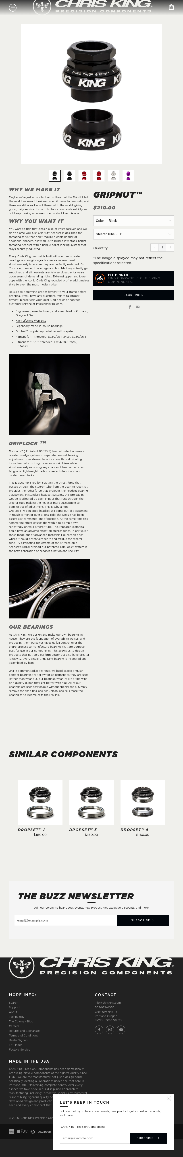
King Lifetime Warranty (31, 321)
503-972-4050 (104, 1007)
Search (13, 1003)
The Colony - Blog (21, 1021)
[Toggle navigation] (13, 8)
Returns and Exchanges (24, 1031)
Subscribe (140, 920)
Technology (16, 1017)
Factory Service (19, 1049)
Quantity (100, 248)
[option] (91, 94)
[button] (55, 176)
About (13, 1012)
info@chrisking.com (108, 1003)
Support (14, 1007)
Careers (14, 1026)
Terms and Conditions (23, 1035)
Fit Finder (15, 1045)
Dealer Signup (18, 1040)
